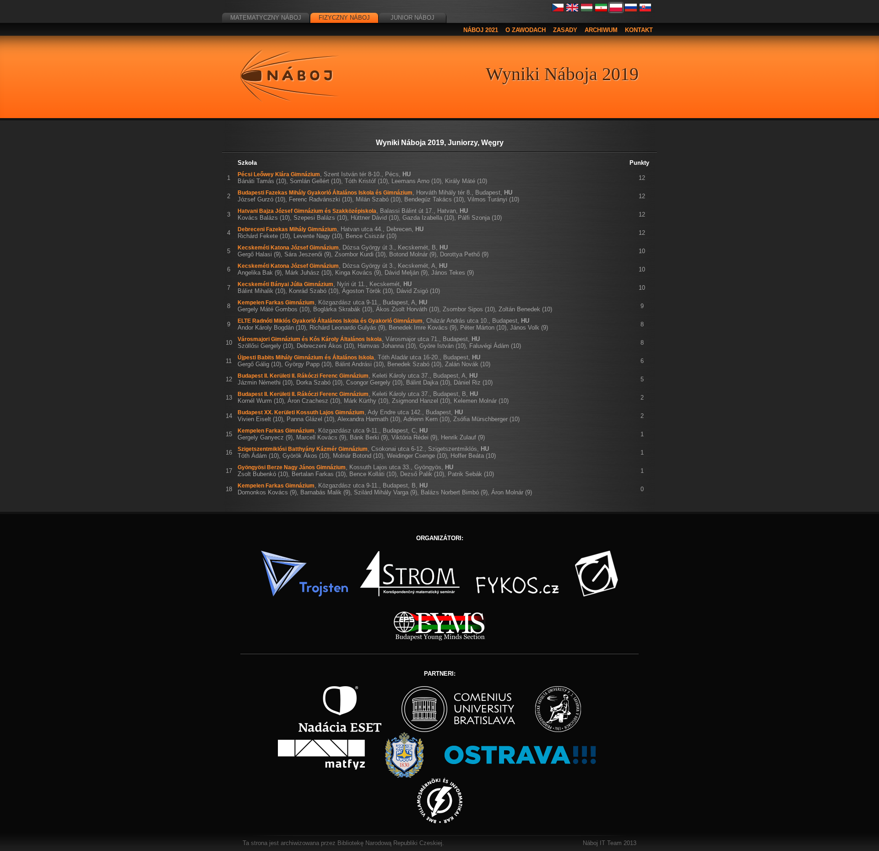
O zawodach (525, 30)
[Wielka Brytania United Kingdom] (572, 9)
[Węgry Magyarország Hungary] (587, 9)
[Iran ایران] (601, 9)
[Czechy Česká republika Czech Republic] (558, 9)
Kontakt (639, 30)
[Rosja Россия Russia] (631, 9)
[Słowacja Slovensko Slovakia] (645, 9)
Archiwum (601, 30)
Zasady (565, 30)
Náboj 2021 (480, 30)
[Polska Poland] (616, 9)
